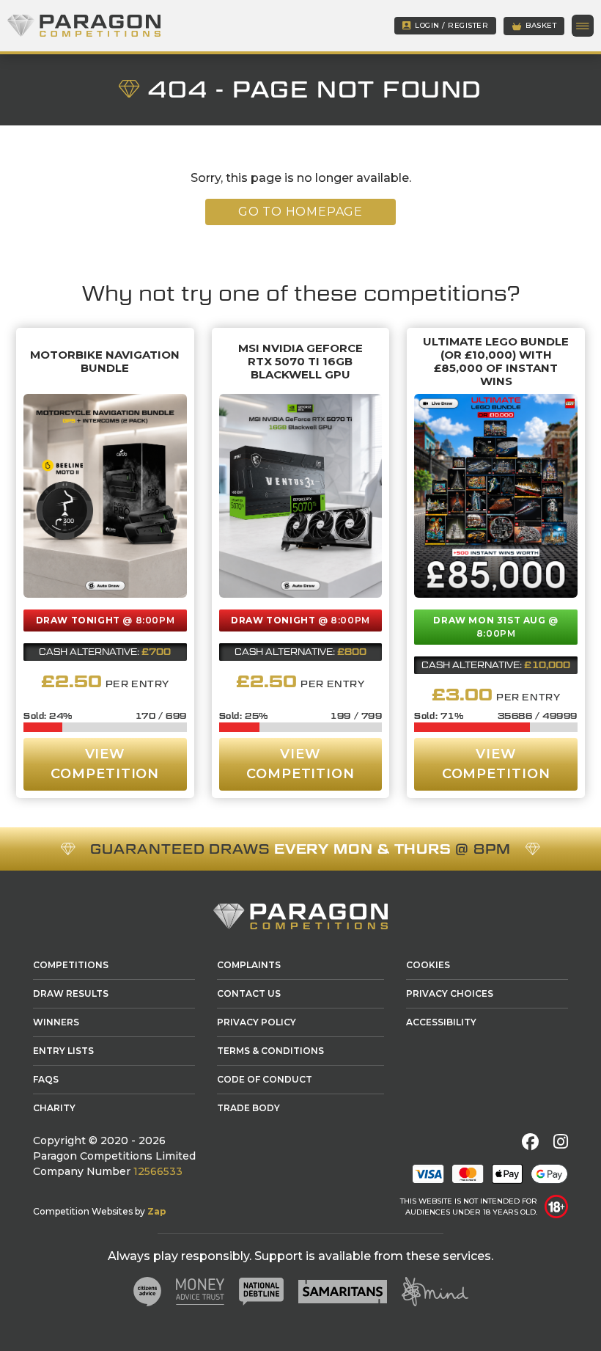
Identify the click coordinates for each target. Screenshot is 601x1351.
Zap (156, 1211)
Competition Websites (83, 1211)
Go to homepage (300, 212)
